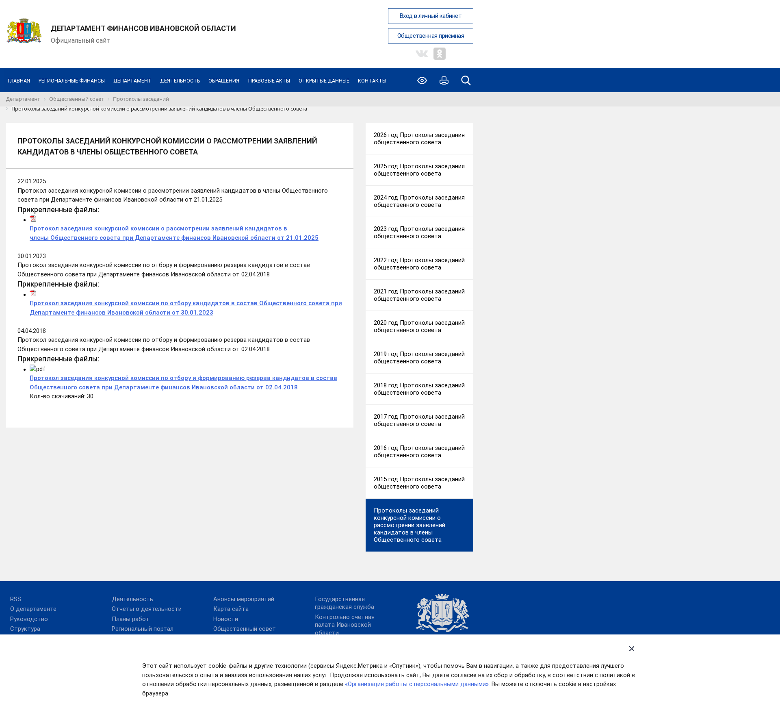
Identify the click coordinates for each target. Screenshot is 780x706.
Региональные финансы (72, 81)
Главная (19, 81)
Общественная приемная (430, 35)
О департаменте (33, 609)
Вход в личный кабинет (431, 16)
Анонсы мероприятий (243, 599)
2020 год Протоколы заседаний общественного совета (419, 326)
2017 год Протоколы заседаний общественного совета (419, 420)
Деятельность (180, 81)
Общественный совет (244, 628)
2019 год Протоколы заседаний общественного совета (419, 357)
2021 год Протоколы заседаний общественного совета (419, 295)
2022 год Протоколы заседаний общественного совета (419, 263)
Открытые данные (324, 81)
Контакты (372, 81)
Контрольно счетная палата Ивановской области (345, 624)
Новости (225, 619)
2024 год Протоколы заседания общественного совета (419, 201)
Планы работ (131, 619)
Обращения (223, 81)
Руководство (29, 619)
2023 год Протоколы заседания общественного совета (419, 232)
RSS (15, 599)
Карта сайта (231, 609)
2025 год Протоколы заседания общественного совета (419, 170)
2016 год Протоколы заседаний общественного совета (419, 451)
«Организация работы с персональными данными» (417, 684)
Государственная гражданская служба (344, 603)
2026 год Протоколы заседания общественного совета (419, 138)
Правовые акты (269, 81)
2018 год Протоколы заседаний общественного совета (419, 389)
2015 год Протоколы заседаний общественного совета (419, 483)
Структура (25, 628)
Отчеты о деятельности (147, 609)
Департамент (132, 81)
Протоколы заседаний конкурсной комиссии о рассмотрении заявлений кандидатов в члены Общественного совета (409, 525)
